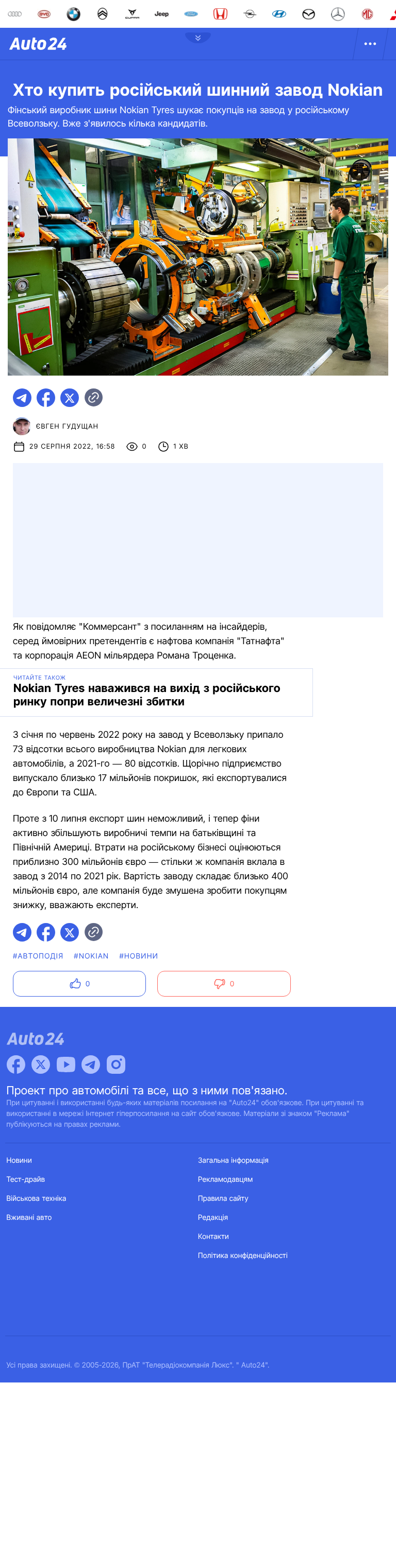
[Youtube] (66, 1064)
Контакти (213, 1236)
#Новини (138, 956)
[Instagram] (116, 1064)
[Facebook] (16, 1064)
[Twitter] (40, 1064)
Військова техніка (37, 1198)
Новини (19, 1160)
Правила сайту (223, 1198)
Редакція (213, 1217)
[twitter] (69, 397)
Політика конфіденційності (243, 1255)
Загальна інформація (233, 1160)
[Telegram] (90, 1064)
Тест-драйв (26, 1179)
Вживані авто (29, 1217)
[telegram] (22, 397)
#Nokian (91, 956)
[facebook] (46, 397)
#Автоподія (38, 956)
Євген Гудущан (67, 426)
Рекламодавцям (225, 1179)
